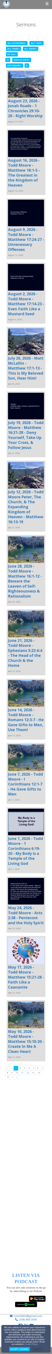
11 (22, 1072)
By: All (11, 54)
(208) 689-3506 (28, 1319)
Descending (14, 65)
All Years (12, 48)
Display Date (21, 60)
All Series (30, 48)
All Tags (36, 43)
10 (17, 1072)
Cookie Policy (31, 1344)
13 (33, 1072)
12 (28, 1072)
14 (39, 1072)
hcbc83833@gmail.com (28, 1316)
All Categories (16, 43)
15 (8, 1077)
